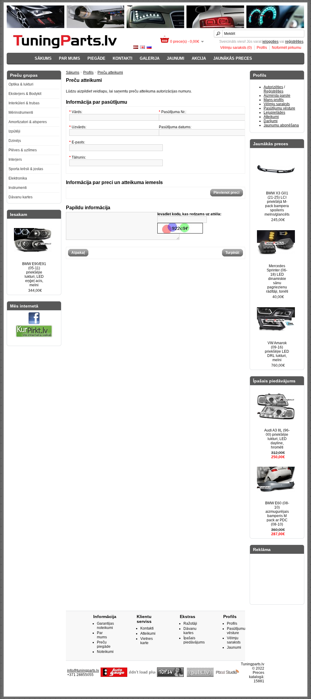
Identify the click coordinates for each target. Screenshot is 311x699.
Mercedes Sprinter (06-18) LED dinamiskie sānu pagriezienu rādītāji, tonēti (277, 279)
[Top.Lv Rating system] (170, 676)
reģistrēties (294, 41)
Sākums (43, 58)
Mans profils (274, 100)
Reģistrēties (273, 91)
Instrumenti (18, 188)
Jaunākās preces (232, 58)
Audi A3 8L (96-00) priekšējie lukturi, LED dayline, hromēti (277, 438)
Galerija (149, 58)
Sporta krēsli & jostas (26, 169)
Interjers (15, 159)
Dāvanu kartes (20, 197)
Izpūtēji (14, 131)
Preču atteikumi (110, 72)
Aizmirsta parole (277, 95)
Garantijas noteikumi (105, 625)
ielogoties (270, 41)
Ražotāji (190, 623)
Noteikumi (105, 652)
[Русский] (149, 47)
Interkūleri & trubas (24, 103)
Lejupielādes (274, 112)
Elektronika (18, 178)
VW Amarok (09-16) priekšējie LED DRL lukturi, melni (277, 351)
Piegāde (96, 58)
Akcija (199, 58)
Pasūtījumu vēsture (279, 108)
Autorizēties (273, 87)
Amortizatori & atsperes (28, 122)
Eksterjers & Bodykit (25, 94)
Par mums (69, 58)
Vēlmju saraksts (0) (236, 47)
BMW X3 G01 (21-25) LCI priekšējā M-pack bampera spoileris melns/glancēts (277, 204)
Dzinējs (15, 141)
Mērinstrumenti (21, 112)
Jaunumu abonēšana (281, 125)
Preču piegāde (104, 644)
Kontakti (122, 58)
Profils (262, 47)
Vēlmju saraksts (277, 104)
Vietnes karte (146, 641)
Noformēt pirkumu (286, 47)
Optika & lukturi (21, 84)
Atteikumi (271, 117)
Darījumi (271, 121)
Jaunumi (175, 58)
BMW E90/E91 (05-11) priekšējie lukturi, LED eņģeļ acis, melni (34, 274)
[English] (142, 47)
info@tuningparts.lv (83, 670)
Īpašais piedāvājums (194, 640)
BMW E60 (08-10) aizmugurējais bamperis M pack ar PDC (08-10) (277, 513)
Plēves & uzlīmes (23, 150)
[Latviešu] (135, 47)
